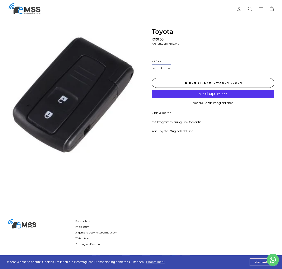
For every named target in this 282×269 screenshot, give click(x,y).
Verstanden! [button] (263, 262)
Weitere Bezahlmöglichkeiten (212, 103)
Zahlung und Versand (88, 244)
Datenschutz (83, 221)
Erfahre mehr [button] (155, 262)
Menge (157, 61)
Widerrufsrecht (83, 238)
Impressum (82, 226)
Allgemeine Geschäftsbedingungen (96, 232)
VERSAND (173, 43)
